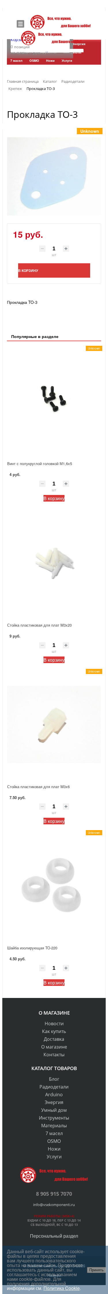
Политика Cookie (61, 1288)
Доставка (54, 1039)
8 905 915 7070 (54, 1193)
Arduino (54, 1094)
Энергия (54, 1102)
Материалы (54, 1125)
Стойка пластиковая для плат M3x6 (38, 786)
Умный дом (54, 1110)
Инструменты (54, 1118)
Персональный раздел (54, 1235)
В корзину (54, 498)
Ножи (54, 1149)
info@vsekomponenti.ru (54, 1204)
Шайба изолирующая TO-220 (32, 948)
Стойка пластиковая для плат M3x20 (39, 625)
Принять (96, 1270)
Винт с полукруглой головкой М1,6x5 (39, 463)
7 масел (54, 1133)
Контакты (54, 1054)
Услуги (54, 1156)
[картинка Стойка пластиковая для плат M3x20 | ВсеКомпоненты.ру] (54, 563)
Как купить (54, 1031)
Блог (54, 1079)
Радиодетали (54, 1087)
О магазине (54, 1047)
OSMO (54, 1141)
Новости (54, 1023)
